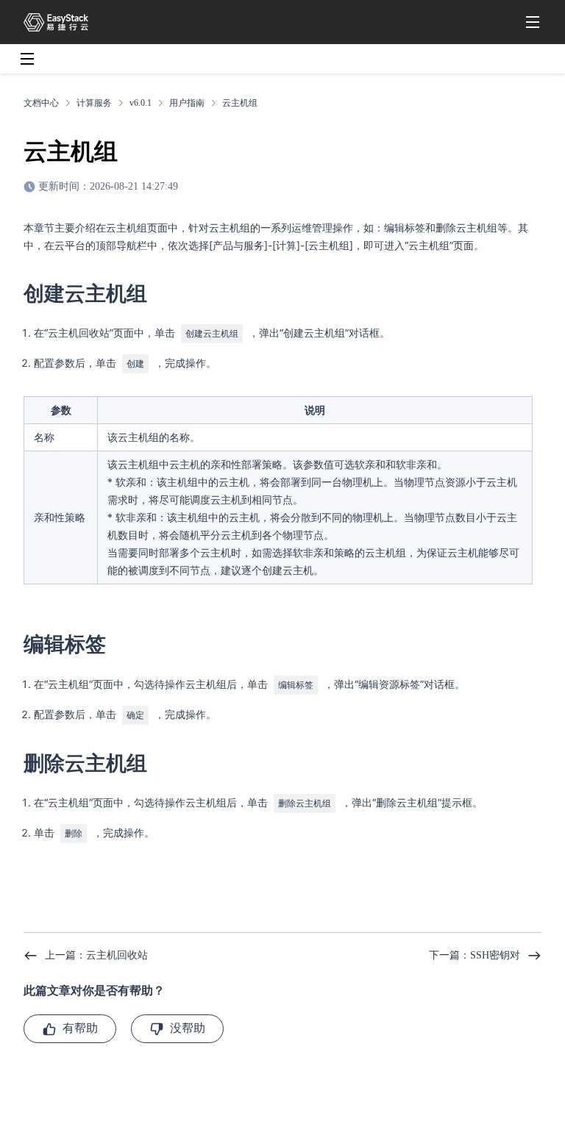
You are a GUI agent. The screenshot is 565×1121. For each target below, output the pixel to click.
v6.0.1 (140, 103)
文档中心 (41, 103)
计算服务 (94, 103)
